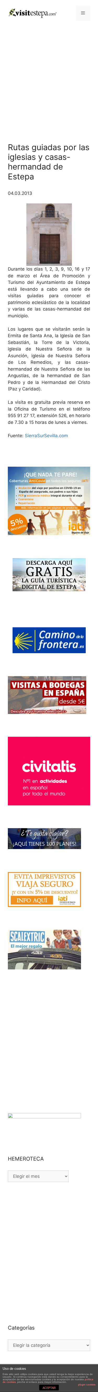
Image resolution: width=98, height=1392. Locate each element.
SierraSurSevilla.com (46, 435)
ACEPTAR (49, 1387)
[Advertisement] (49, 78)
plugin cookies (86, 1384)
